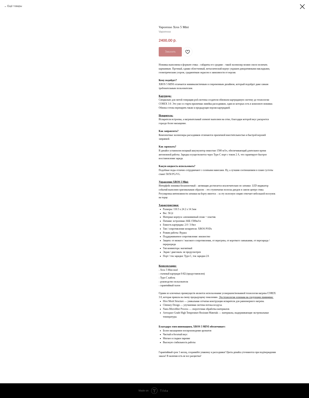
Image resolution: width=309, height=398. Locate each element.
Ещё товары (14, 6)
